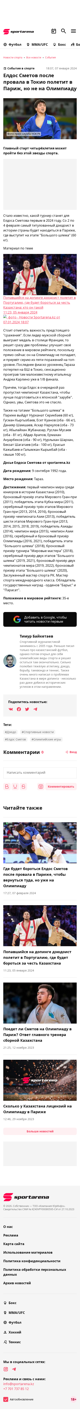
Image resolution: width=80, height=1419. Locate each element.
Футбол (15, 44)
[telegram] (13, 1369)
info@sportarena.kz (18, 1384)
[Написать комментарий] (40, 772)
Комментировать (61, 786)
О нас (8, 1226)
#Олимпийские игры (46, 739)
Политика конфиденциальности (32, 1261)
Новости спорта (12, 57)
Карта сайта (13, 1244)
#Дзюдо (10, 732)
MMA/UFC (40, 44)
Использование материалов (28, 1252)
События (50, 57)
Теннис (15, 1342)
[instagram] (5, 1369)
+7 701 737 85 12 (16, 1389)
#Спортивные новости (38, 732)
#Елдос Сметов (15, 739)
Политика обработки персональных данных (34, 1272)
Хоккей (15, 1332)
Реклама (10, 1235)
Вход (73, 752)
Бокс (62, 44)
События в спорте (20, 68)
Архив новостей (17, 1283)
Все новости (33, 57)
